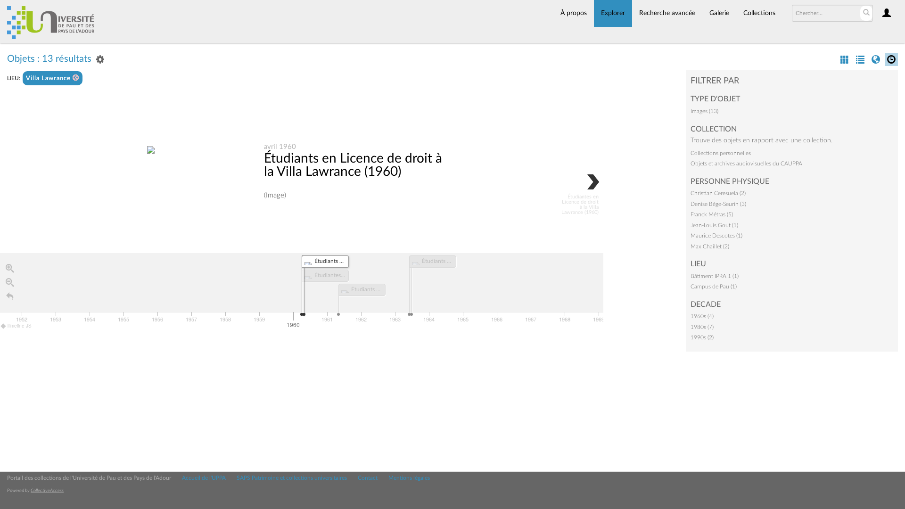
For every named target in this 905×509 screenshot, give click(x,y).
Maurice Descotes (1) (716, 235)
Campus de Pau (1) (714, 286)
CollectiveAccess (47, 490)
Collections (759, 13)
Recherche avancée (667, 13)
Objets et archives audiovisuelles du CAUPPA (746, 163)
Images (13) (704, 111)
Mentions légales (409, 478)
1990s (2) (702, 337)
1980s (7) (702, 327)
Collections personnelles (721, 153)
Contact (368, 478)
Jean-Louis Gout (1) (714, 225)
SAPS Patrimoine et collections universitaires (292, 478)
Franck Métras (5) (712, 214)
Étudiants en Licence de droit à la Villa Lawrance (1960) (353, 165)
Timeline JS (19, 325)
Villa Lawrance (49, 78)
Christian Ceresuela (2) (718, 193)
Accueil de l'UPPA (204, 478)
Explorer (613, 13)
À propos (573, 13)
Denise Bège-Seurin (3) (718, 204)
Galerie (719, 13)
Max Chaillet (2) (710, 246)
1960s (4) (702, 316)
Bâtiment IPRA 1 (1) (715, 276)
